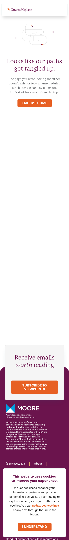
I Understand (34, 527)
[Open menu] (57, 9)
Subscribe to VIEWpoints (34, 387)
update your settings (45, 505)
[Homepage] (20, 9)
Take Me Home (34, 103)
